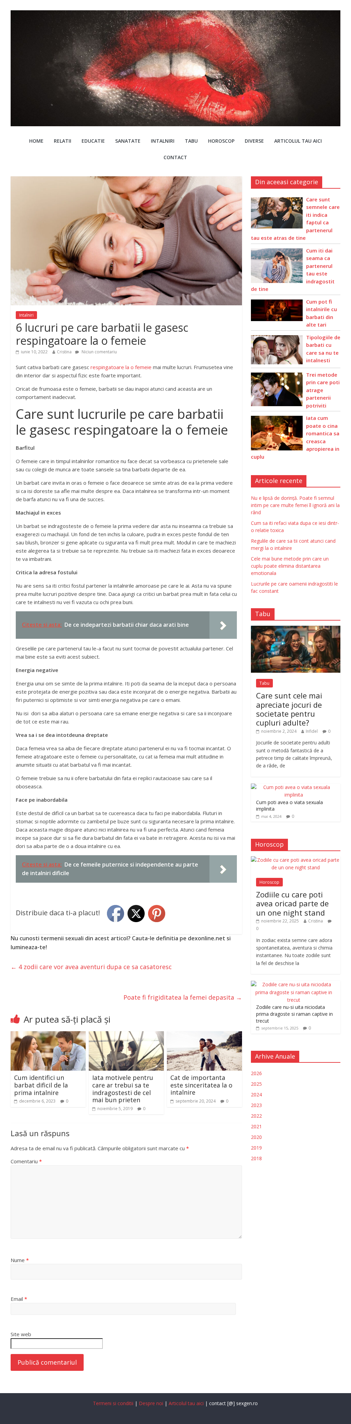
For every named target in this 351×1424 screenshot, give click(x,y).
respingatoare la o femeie (121, 367)
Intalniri (162, 141)
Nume (20, 1260)
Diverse (254, 141)
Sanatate (128, 141)
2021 (256, 1126)
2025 (256, 1084)
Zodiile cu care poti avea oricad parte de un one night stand (292, 903)
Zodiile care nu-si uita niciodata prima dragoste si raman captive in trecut (294, 1014)
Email (19, 1298)
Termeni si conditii (113, 1403)
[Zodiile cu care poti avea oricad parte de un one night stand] (296, 860)
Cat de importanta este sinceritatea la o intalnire (201, 1084)
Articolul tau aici (298, 141)
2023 (256, 1105)
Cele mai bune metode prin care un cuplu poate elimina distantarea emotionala (290, 565)
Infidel (312, 731)
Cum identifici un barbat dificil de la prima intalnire (41, 1084)
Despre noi (151, 1403)
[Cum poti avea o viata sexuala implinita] (294, 787)
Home (36, 141)
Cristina (64, 352)
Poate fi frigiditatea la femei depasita (182, 997)
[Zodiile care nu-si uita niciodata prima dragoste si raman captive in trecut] (294, 984)
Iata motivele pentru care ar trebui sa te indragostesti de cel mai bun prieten (122, 1088)
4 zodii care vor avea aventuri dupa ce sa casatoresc (91, 967)
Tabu (191, 141)
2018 (256, 1158)
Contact (175, 157)
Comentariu (26, 1161)
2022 (256, 1116)
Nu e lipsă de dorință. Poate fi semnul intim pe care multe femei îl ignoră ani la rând (295, 505)
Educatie (93, 141)
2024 (256, 1094)
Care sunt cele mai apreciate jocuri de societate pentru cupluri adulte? (289, 709)
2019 (256, 1147)
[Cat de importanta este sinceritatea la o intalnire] (204, 1035)
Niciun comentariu (99, 352)
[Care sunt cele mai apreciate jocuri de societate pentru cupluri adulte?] (296, 629)
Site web (21, 1334)
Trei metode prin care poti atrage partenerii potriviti (323, 390)
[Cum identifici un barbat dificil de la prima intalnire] (48, 1035)
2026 (256, 1073)
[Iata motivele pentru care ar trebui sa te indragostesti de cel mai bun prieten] (126, 1035)
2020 (256, 1137)
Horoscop (221, 141)
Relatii (62, 141)
